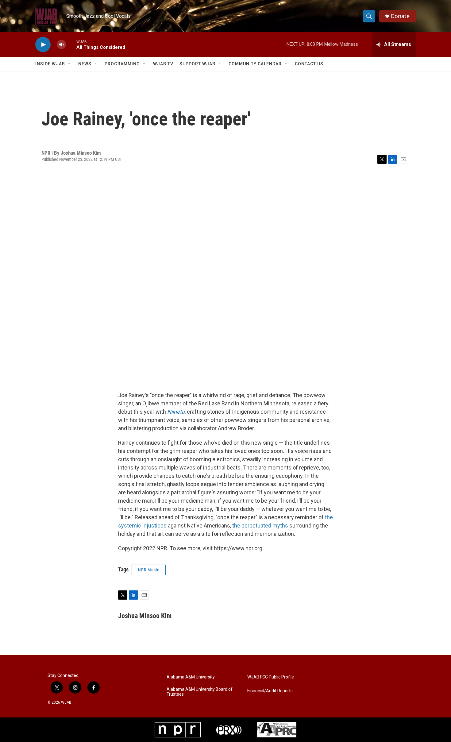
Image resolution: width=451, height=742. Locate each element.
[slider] (71, 44)
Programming (122, 63)
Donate (400, 16)
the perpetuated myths (260, 525)
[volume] (61, 45)
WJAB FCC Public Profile (270, 677)
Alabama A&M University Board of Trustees (200, 692)
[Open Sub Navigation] (69, 63)
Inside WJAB (50, 63)
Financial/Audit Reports (270, 691)
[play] (43, 44)
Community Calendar (255, 63)
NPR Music (148, 569)
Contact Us (309, 63)
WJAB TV (163, 63)
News (84, 63)
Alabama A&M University (191, 677)
